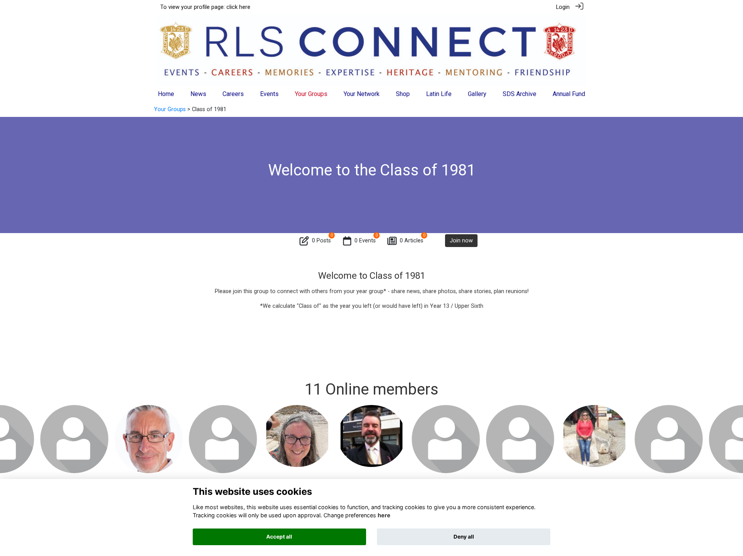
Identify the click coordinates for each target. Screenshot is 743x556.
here (384, 515)
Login (563, 7)
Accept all (279, 537)
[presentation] (10, 436)
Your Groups (170, 109)
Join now (461, 240)
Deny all (464, 537)
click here (238, 7)
